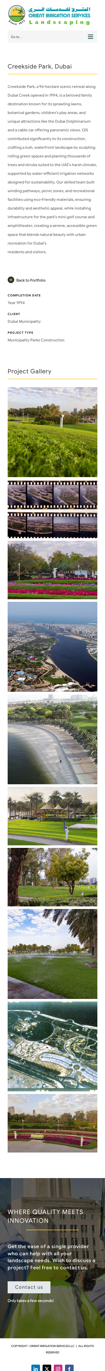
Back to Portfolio (31, 280)
